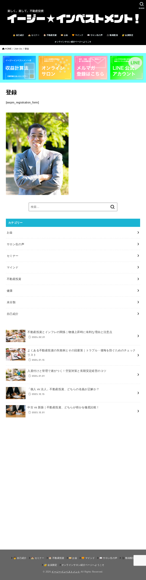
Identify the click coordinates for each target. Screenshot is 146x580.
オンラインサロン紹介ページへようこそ (73, 42)
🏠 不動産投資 (50, 35)
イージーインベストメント (65, 571)
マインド (13, 267)
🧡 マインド (77, 35)
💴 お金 (64, 35)
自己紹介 (13, 313)
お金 (10, 232)
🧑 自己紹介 (18, 35)
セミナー (13, 255)
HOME (8, 49)
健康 (10, 290)
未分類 (11, 302)
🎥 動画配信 (112, 35)
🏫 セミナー (33, 35)
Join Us (18, 49)
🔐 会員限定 (127, 35)
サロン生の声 (15, 244)
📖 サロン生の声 (95, 35)
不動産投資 (14, 278)
